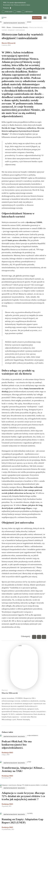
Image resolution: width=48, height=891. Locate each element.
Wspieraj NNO (37, 18)
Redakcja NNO (7, 752)
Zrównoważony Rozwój (14, 23)
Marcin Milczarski (8, 43)
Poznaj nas (6, 8)
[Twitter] (39, 637)
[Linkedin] (44, 637)
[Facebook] (34, 637)
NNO (3, 27)
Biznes (9, 27)
